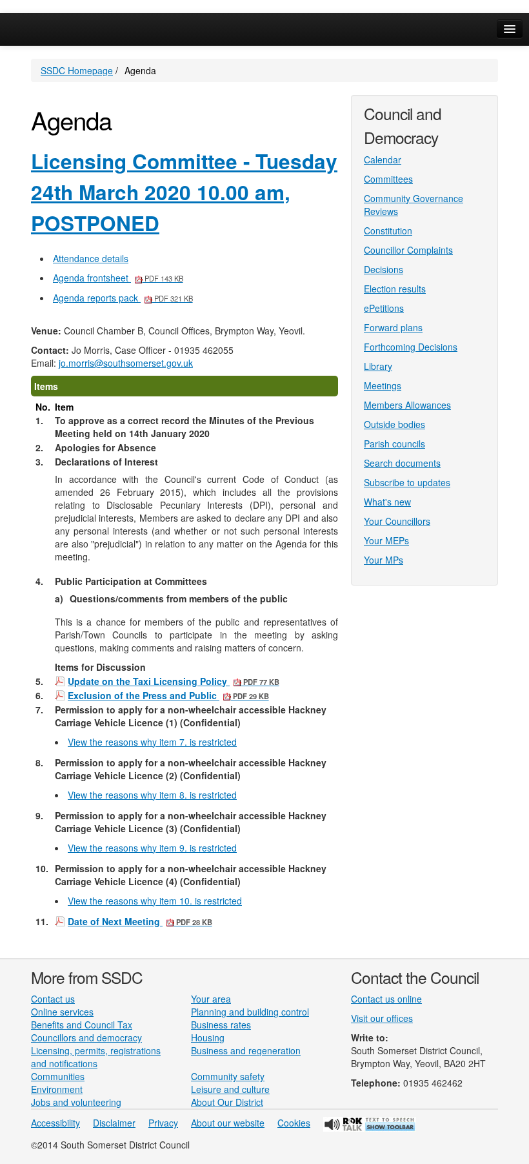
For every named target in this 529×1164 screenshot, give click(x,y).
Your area (211, 998)
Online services (62, 1011)
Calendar (382, 159)
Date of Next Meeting (140, 921)
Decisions (383, 269)
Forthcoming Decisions (410, 346)
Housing (208, 1037)
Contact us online (386, 998)
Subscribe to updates (407, 482)
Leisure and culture (230, 1089)
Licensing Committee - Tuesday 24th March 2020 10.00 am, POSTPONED (184, 192)
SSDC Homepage (77, 70)
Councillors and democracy (86, 1037)
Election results (395, 288)
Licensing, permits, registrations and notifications (96, 1057)
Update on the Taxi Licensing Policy (173, 681)
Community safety (227, 1076)
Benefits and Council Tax (81, 1024)
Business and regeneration (246, 1050)
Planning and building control (250, 1011)
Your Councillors (397, 521)
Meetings (382, 385)
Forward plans (393, 327)
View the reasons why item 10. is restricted (155, 900)
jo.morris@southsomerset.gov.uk (126, 362)
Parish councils (394, 443)
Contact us (53, 998)
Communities (58, 1076)
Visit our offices (382, 1018)
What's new (387, 501)
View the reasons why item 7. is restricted (152, 741)
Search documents (402, 462)
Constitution (388, 230)
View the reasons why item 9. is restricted (152, 847)
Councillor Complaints (408, 249)
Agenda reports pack (123, 297)
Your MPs (383, 559)
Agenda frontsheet (118, 277)
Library (378, 366)
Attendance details (90, 258)
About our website (227, 1122)
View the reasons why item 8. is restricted (152, 794)
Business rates (221, 1024)
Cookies (293, 1122)
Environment (57, 1089)
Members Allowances (407, 404)
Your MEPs (386, 540)
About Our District (227, 1102)
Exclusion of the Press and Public (168, 695)
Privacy (163, 1122)
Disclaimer (114, 1122)
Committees (388, 178)
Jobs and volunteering (76, 1102)
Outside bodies (394, 424)
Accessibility (55, 1122)
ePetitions (384, 307)
